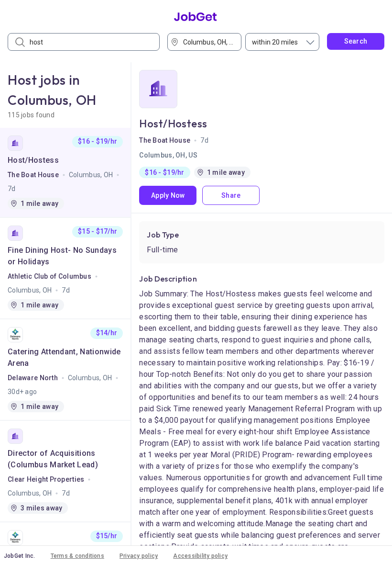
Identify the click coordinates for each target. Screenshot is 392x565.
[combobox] (207, 42)
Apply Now (168, 195)
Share (230, 195)
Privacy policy (139, 556)
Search (356, 41)
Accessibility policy (200, 556)
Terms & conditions (77, 556)
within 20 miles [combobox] (275, 42)
